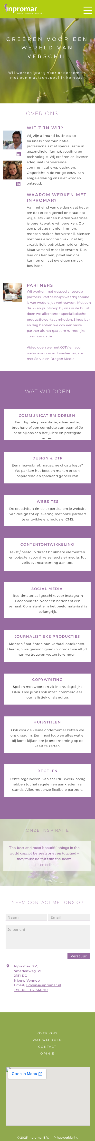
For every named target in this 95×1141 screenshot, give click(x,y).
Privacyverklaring (66, 1137)
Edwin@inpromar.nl (43, 985)
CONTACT (47, 1046)
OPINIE (47, 1053)
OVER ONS (48, 1033)
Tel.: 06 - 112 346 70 (31, 990)
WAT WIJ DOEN (47, 1040)
